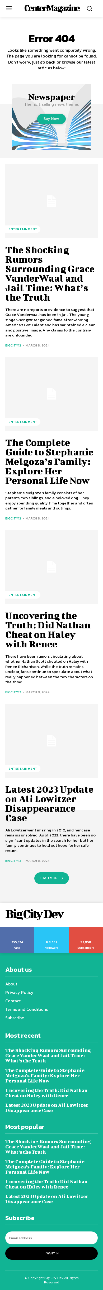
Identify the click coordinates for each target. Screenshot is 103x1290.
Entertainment (22, 229)
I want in (52, 1253)
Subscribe (86, 929)
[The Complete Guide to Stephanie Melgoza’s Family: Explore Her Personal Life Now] (51, 394)
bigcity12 (13, 345)
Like (17, 929)
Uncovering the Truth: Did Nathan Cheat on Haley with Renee (48, 629)
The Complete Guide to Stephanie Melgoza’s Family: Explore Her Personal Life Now (49, 461)
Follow (51, 929)
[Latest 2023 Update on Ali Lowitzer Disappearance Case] (51, 741)
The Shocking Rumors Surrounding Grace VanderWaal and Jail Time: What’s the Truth (50, 273)
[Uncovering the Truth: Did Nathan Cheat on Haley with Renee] (51, 567)
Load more (50, 878)
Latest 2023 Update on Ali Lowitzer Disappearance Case (49, 803)
